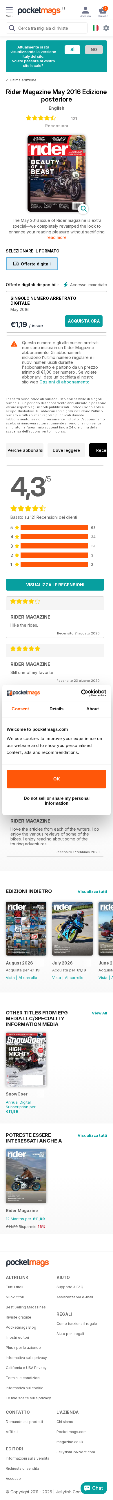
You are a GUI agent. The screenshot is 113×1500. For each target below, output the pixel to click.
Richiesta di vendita (22, 1468)
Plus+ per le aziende (23, 1347)
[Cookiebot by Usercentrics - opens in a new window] (81, 693)
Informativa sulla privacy (26, 1357)
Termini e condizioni (23, 1378)
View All (99, 1013)
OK (56, 778)
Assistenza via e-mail (75, 1297)
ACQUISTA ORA (84, 321)
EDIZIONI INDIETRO (29, 891)
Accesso (13, 1478)
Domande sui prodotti (24, 1422)
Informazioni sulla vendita (27, 1458)
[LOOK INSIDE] (56, 210)
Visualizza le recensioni (55, 584)
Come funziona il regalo (77, 1323)
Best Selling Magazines (26, 1307)
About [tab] (92, 708)
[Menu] (9, 10)
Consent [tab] (20, 708)
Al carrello (28, 977)
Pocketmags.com (72, 1432)
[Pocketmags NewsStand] (37, 11)
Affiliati (12, 1432)
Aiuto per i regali (70, 1334)
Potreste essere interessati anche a (34, 1135)
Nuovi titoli (15, 1297)
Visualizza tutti (92, 891)
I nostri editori (17, 1337)
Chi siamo (65, 1422)
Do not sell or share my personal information (57, 801)
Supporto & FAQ (70, 1287)
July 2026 (62, 962)
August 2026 (19, 962)
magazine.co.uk (70, 1442)
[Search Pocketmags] (12, 29)
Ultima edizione (23, 80)
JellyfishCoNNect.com (76, 1452)
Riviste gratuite (18, 1317)
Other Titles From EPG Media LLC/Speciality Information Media (37, 1013)
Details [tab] (57, 708)
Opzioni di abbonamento (64, 381)
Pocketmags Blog (21, 1327)
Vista (10, 977)
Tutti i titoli (14, 1287)
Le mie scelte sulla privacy (28, 1398)
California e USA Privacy (26, 1368)
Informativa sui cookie (24, 1388)
